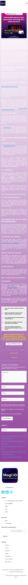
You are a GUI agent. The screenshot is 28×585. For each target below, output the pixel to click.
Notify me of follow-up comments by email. (12, 410)
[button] (27, 3)
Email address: (5, 531)
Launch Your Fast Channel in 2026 (11, 457)
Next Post (14, 357)
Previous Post (14, 353)
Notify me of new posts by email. (12, 414)
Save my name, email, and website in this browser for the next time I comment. (13, 405)
